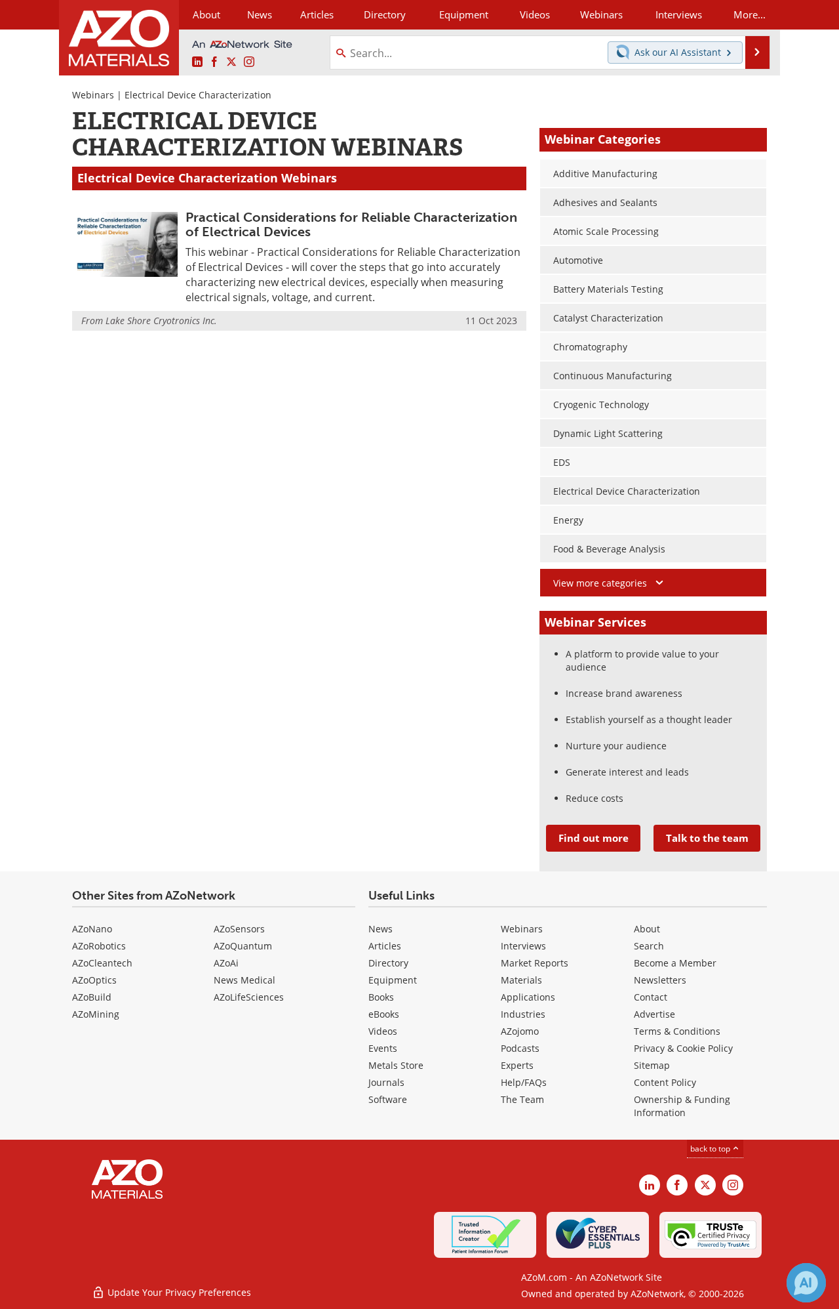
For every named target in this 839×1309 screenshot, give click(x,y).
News (380, 929)
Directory (385, 14)
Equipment (392, 980)
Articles (384, 946)
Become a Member (675, 963)
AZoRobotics (99, 946)
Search (649, 946)
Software (387, 1099)
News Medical (244, 980)
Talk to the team (707, 837)
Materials (521, 980)
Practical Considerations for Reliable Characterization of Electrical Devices (351, 224)
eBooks (383, 1014)
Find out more (593, 837)
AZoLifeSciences (249, 997)
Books (381, 997)
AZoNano (92, 929)
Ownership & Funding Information (682, 1106)
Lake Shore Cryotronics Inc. (161, 320)
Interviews (523, 946)
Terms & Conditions (677, 1031)
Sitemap (652, 1065)
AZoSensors (239, 929)
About (647, 929)
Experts (517, 1065)
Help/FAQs (524, 1082)
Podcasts (520, 1048)
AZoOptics (94, 980)
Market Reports (534, 963)
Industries (523, 1014)
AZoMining (95, 1014)
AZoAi (226, 963)
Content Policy (665, 1082)
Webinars (93, 95)
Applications (528, 997)
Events (382, 1048)
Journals (386, 1082)
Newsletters (660, 980)
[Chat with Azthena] (806, 1282)
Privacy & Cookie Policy (683, 1048)
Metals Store (395, 1065)
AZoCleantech (102, 963)
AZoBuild (91, 997)
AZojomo (520, 1031)
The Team (522, 1099)
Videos (382, 1031)
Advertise (654, 1014)
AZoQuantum (243, 946)
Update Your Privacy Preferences (178, 1292)
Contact (650, 997)
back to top (711, 1148)
